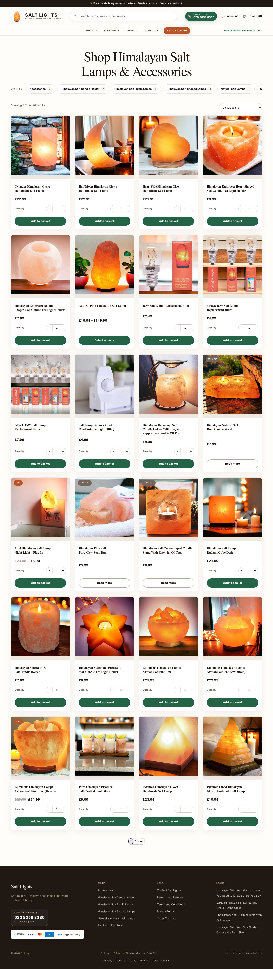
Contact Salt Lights (169, 890)
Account (232, 16)
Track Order (177, 30)
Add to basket (40, 221)
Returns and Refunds (170, 897)
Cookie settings (160, 960)
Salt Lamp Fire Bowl (110, 925)
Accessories (40, 88)
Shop (89, 30)
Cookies (120, 960)
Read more (232, 463)
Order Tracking (166, 918)
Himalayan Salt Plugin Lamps (135, 88)
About (132, 30)
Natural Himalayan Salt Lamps (116, 918)
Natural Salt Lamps (235, 88)
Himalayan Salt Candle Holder (82, 88)
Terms (132, 960)
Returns (144, 960)
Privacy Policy (165, 911)
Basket (255, 16)
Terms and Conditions (171, 904)
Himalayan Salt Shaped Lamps (189, 88)
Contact (152, 30)
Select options (104, 340)
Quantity (19, 208)
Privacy (108, 960)
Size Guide (111, 30)
